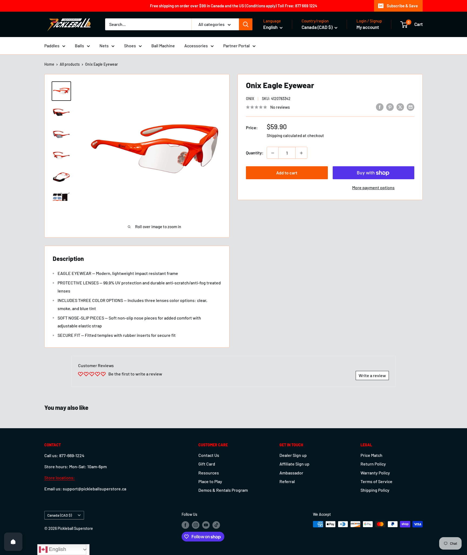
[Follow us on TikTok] (216, 525)
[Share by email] (410, 106)
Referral (287, 481)
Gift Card (206, 463)
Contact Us (208, 455)
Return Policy (373, 463)
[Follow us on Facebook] (185, 525)
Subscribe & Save (402, 5)
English (57, 549)
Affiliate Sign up (294, 463)
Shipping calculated (284, 135)
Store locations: (59, 477)
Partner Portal (236, 45)
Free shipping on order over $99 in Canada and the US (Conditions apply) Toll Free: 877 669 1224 (233, 5)
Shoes (130, 45)
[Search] (245, 24)
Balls (79, 45)
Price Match (371, 455)
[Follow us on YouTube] (206, 525)
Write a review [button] (372, 375)
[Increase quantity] (301, 153)
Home (49, 64)
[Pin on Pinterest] (390, 106)
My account (367, 27)
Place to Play (210, 481)
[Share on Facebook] (379, 106)
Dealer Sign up (293, 455)
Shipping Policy (375, 490)
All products (70, 64)
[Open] (13, 542)
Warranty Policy (375, 472)
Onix (250, 98)
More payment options (373, 187)
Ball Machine (163, 45)
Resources (208, 472)
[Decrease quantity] (272, 153)
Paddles (51, 45)
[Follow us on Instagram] (195, 525)
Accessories (196, 45)
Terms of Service (376, 481)
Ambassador (291, 472)
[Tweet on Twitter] (400, 106)
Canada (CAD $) (59, 515)
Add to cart (286, 172)
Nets (104, 45)
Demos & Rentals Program (223, 490)
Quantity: (254, 152)
